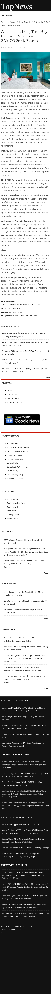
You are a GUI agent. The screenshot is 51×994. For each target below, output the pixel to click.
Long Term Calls (33, 304)
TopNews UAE (12, 507)
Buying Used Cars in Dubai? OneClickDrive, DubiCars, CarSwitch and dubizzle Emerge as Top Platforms (23, 709)
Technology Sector (14, 402)
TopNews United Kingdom (17, 503)
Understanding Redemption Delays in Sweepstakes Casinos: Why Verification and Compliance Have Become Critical (24, 658)
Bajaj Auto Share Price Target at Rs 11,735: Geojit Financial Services (25, 735)
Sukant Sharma (10, 47)
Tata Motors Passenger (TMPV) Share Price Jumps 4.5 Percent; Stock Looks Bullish (23, 744)
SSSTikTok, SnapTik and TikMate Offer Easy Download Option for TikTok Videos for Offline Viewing (24, 906)
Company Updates (8, 304)
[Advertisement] (25, 961)
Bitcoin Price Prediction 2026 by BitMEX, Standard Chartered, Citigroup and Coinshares (22, 783)
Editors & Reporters (15, 459)
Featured (12, 308)
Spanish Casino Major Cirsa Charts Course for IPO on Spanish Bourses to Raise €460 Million (23, 840)
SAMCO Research (21, 316)
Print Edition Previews (16, 478)
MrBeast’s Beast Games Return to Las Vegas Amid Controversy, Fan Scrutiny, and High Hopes (21, 855)
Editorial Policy (13, 463)
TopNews (16, 6)
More (47, 377)
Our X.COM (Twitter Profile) (18, 451)
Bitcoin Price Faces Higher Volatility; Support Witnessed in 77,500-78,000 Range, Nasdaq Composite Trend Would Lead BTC (25, 806)
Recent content (13, 518)
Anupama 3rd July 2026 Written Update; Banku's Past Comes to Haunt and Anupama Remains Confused (25, 914)
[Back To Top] (47, 990)
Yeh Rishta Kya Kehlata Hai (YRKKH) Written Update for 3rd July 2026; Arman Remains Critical (24, 897)
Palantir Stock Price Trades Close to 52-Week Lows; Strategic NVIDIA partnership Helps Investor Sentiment (24, 563)
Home (3, 22)
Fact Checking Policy (15, 474)
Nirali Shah (33, 316)
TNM (19, 308)
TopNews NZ (12, 511)
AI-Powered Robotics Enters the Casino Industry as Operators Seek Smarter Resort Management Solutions (24, 679)
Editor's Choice (13, 443)
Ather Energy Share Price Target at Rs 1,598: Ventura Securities (23, 718)
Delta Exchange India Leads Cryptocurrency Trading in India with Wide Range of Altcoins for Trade (25, 775)
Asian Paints (17, 312)
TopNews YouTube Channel (18, 447)
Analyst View (22, 304)
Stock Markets (12, 394)
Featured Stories (13, 398)
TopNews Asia (12, 499)
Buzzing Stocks (13, 514)
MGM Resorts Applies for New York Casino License (22, 824)
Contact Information (15, 455)
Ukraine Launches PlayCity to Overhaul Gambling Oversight (25, 848)
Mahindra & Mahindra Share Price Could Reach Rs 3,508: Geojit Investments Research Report (24, 727)
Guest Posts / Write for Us (17, 467)
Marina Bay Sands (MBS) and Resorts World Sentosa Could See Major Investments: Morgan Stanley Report (25, 831)
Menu (9, 15)
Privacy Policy (12, 470)
